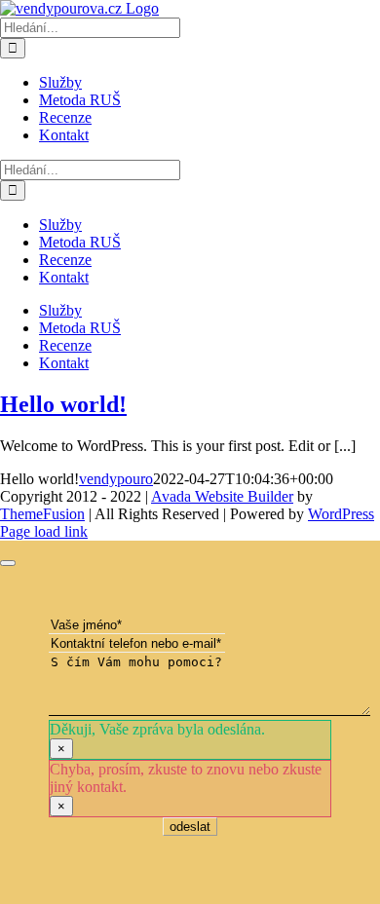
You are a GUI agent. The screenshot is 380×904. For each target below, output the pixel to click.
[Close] (8, 563)
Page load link (44, 531)
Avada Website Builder (222, 496)
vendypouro (116, 479)
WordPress (341, 514)
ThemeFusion (42, 514)
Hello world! (63, 404)
